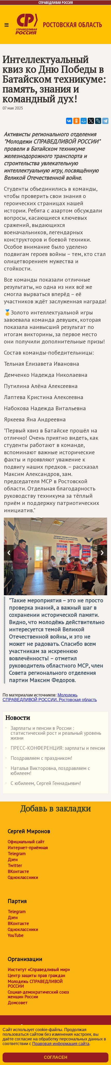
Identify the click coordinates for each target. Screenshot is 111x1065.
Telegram (17, 853)
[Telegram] (105, 121)
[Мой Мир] (84, 121)
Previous (9, 553)
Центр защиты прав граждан (36, 975)
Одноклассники (23, 877)
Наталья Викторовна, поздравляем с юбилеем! (47, 771)
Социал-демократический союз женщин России (38, 994)
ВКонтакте (18, 871)
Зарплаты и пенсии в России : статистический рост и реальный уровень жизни (53, 733)
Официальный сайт (26, 841)
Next (102, 553)
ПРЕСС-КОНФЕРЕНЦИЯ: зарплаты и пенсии (55, 749)
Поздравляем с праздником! (38, 759)
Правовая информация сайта (60, 1043)
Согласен (55, 1057)
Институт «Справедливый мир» (39, 969)
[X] (91, 121)
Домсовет (18, 1002)
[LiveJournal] (98, 121)
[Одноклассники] (76, 121)
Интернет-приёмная (28, 847)
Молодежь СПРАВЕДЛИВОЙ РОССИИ (35, 983)
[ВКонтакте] (69, 121)
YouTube (15, 935)
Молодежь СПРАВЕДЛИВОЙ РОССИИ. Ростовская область (50, 697)
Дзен (13, 859)
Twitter (15, 865)
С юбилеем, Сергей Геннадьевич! (43, 784)
